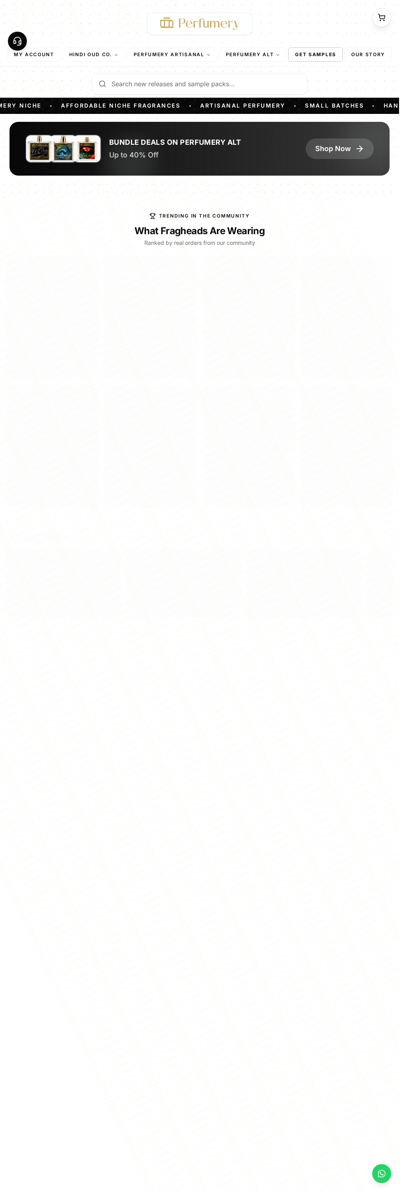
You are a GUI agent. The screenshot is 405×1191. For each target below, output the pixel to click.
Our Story (368, 54)
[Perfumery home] (199, 24)
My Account (34, 54)
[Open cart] (381, 17)
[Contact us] (17, 41)
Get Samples (315, 54)
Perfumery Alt (250, 54)
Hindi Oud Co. (90, 54)
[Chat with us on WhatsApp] (381, 1173)
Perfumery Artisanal (169, 54)
